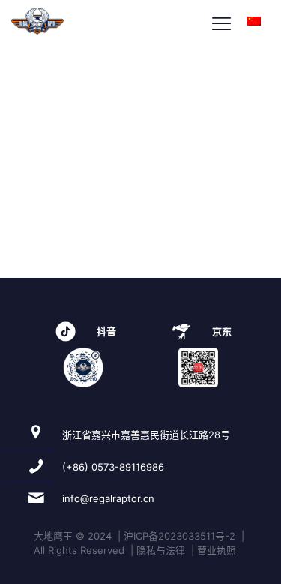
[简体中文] (254, 21)
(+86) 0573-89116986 (113, 467)
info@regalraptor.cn (108, 498)
